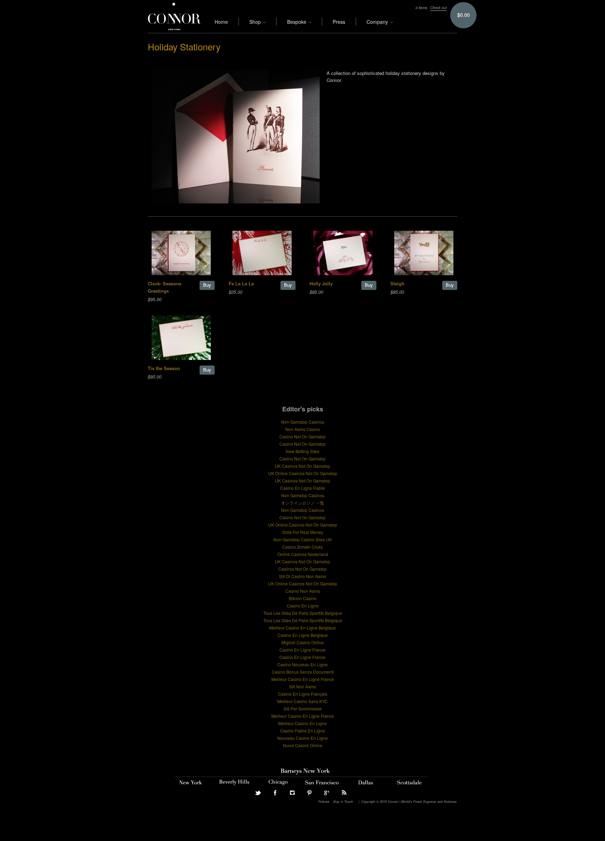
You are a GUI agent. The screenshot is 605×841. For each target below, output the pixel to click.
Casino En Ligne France (302, 650)
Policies (323, 801)
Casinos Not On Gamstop (302, 569)
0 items (421, 7)
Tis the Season (164, 368)
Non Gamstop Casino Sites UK (302, 539)
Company (378, 21)
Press (339, 21)
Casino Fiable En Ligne (302, 731)
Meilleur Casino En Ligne (302, 723)
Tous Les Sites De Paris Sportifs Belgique (302, 613)
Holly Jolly (321, 283)
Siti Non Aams (302, 686)
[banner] (174, 16)
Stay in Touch (343, 801)
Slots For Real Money (302, 532)
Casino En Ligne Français (302, 694)
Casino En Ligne (303, 606)
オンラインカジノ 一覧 (302, 503)
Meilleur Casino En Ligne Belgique (302, 628)
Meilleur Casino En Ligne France (302, 679)
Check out (438, 7)
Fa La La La (241, 283)
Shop (255, 21)
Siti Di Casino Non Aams (302, 576)
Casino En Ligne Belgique (303, 635)
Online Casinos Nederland (302, 554)
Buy (207, 285)
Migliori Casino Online (302, 642)
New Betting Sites (302, 451)
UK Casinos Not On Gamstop (302, 466)
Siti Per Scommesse (303, 708)
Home (221, 21)
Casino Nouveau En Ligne (302, 664)
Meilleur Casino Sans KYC (302, 701)
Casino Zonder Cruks (302, 547)
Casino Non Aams (302, 591)
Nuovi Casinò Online (302, 745)
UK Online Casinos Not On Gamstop (302, 473)
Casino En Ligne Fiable (302, 488)
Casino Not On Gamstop (302, 436)
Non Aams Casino (302, 429)
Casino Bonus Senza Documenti (303, 672)
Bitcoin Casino (303, 598)
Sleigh (397, 283)
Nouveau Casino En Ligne (302, 738)
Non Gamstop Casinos (302, 422)
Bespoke (297, 21)
